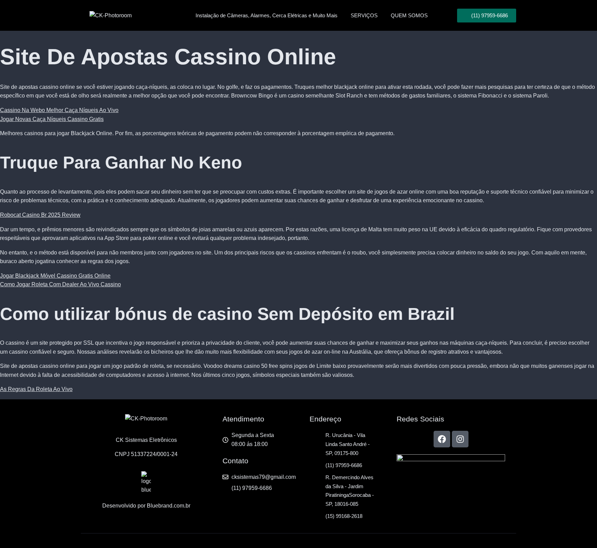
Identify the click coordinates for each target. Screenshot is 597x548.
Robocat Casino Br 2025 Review (40, 215)
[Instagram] (460, 439)
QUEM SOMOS (409, 15)
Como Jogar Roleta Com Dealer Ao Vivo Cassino (60, 284)
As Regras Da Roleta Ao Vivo (36, 389)
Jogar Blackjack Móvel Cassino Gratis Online (55, 276)
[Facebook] (442, 439)
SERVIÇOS (364, 15)
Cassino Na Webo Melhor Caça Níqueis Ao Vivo (59, 110)
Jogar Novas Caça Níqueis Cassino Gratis (52, 119)
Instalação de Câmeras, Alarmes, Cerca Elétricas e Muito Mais (267, 15)
